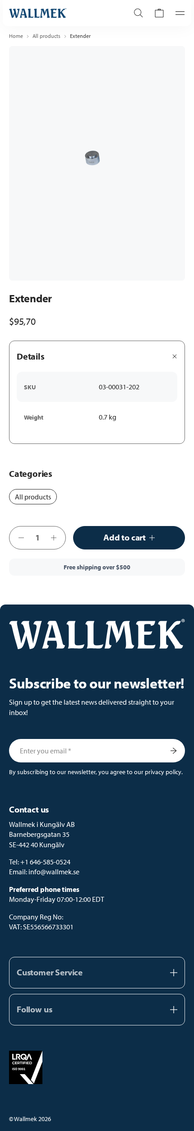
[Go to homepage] (59, 13)
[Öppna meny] (177, 13)
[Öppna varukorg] (159, 13)
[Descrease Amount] (18, 537)
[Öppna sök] (138, 13)
